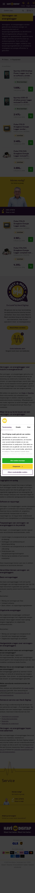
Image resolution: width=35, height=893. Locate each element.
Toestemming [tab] (6, 427)
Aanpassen (16, 466)
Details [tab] (18, 427)
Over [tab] (29, 427)
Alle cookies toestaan (17, 460)
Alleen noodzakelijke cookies (17, 472)
